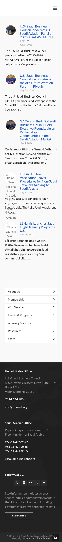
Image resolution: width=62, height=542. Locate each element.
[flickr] (44, 483)
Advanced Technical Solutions (36, 538)
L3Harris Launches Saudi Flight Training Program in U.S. (38, 226)
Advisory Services (19, 323)
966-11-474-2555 (16, 446)
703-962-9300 (14, 399)
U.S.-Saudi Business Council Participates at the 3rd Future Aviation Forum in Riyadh (36, 80)
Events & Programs (20, 315)
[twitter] (17, 483)
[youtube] (31, 483)
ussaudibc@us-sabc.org (20, 458)
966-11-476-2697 (16, 442)
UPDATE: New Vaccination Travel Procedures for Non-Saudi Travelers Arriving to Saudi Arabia (38, 181)
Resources (14, 331)
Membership (16, 299)
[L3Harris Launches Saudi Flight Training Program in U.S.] (11, 227)
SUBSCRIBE (19, 515)
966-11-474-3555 (16, 451)
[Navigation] (55, 8)
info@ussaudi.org (16, 407)
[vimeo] (37, 483)
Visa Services (16, 307)
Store (11, 338)
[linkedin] (24, 483)
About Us (14, 291)
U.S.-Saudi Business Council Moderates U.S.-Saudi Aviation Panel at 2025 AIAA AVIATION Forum (37, 33)
